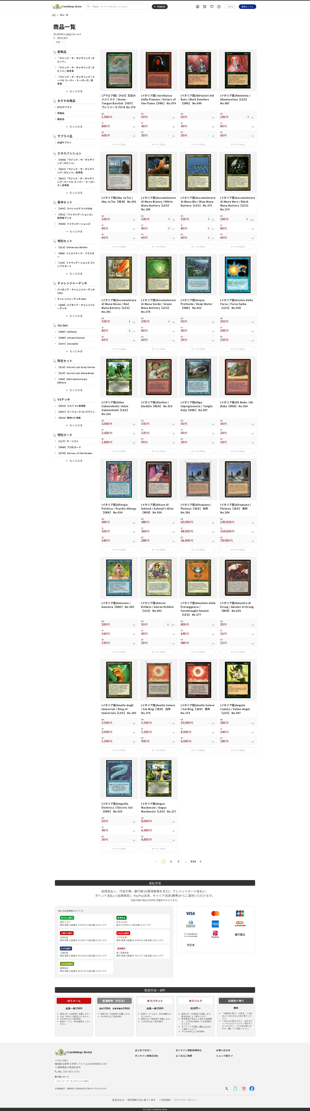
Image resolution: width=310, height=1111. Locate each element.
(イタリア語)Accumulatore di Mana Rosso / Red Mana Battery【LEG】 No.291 (119, 306)
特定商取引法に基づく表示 (141, 1099)
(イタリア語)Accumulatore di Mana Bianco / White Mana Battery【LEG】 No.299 (158, 203)
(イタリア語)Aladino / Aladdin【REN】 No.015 (156, 404)
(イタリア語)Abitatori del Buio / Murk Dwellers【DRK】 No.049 (197, 99)
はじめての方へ (143, 1050)
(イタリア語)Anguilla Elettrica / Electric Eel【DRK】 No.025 (117, 807)
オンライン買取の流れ (147, 1055)
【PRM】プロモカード (69, 447)
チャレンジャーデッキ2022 (71, 298)
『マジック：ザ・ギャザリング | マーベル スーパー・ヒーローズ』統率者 (76, 80)
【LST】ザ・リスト (67, 441)
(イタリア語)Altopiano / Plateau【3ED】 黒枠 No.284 (235, 508)
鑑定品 (60, 119)
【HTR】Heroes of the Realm (74, 453)
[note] (235, 1088)
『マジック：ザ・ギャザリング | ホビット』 (76, 59)
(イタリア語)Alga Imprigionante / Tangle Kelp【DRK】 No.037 (196, 406)
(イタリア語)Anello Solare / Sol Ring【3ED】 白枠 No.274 (158, 709)
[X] (226, 1088)
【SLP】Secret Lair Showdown (75, 373)
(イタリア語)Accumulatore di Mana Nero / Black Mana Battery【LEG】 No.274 (237, 203)
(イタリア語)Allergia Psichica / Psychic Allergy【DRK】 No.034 (119, 508)
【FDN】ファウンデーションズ (73, 223)
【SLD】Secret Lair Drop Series (76, 367)
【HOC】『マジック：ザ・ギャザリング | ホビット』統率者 (75, 170)
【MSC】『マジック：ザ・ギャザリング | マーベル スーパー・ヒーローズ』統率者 (76, 182)
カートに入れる (119, 144)
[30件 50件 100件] (59, 41)
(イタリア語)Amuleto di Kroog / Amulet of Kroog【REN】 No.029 (237, 607)
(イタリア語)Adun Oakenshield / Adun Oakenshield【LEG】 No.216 (115, 408)
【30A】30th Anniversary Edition (72, 380)
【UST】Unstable (67, 343)
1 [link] (163, 861)
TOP (54, 15)
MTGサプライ (64, 107)
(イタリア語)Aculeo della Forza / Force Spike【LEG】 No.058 (236, 304)
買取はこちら (247, 6)
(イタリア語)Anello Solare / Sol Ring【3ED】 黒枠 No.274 (198, 709)
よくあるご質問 (184, 1055)
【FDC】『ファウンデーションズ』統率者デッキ (75, 216)
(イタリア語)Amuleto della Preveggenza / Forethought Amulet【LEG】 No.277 (198, 608)
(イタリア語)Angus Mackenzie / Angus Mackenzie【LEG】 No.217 (158, 807)
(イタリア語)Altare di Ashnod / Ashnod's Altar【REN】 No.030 (157, 508)
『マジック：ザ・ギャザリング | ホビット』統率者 (76, 69)
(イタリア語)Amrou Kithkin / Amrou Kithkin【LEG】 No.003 (157, 607)
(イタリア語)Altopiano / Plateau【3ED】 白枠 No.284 (196, 508)
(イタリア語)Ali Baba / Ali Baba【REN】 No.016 (236, 404)
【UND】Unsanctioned (70, 337)
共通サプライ (64, 142)
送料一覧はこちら (201, 1026)
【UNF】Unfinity (67, 331)
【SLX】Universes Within (72, 247)
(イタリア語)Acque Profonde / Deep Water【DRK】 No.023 (196, 304)
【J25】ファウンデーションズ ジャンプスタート (76, 264)
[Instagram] (243, 1088)
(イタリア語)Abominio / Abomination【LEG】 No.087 (235, 99)
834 (193, 861)
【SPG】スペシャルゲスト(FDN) (74, 208)
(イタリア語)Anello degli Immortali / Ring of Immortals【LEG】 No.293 (119, 709)
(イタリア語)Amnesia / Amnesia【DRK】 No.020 (118, 605)
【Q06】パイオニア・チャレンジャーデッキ (76, 306)
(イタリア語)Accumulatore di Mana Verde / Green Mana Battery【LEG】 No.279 (158, 306)
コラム (231, 6)
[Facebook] (252, 1088)
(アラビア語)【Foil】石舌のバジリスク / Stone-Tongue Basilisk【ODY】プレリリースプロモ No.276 (119, 101)
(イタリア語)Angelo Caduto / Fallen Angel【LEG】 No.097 (235, 709)
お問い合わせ (223, 1050)
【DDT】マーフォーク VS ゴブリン (76, 411)
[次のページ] (200, 861)
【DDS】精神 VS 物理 (69, 417)
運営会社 (117, 1099)
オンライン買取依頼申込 (189, 1050)
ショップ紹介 (223, 1055)
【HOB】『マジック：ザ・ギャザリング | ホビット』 (75, 161)
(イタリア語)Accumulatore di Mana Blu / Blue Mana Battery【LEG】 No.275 (198, 201)
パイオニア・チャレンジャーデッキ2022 (76, 291)
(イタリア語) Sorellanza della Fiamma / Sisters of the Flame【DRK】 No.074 (158, 99)
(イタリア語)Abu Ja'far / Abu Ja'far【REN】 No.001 (119, 199)
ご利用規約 (165, 1099)
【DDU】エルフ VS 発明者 (71, 405)
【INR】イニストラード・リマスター (75, 255)
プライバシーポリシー (186, 1099)
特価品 (60, 113)
